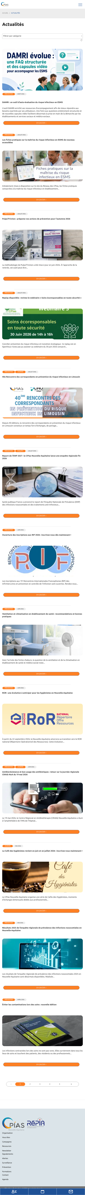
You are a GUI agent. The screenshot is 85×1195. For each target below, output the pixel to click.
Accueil (5, 13)
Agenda (5, 1179)
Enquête (20, 451)
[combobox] (42, 36)
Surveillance (7, 1163)
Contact (5, 1175)
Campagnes (7, 1142)
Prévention (9, 94)
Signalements (7, 1154)
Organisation (7, 1133)
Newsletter (6, 1151)
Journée (20, 372)
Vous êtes (6, 1137)
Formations (6, 1172)
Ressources (6, 1146)
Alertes (5, 1158)
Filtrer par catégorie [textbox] (12, 36)
